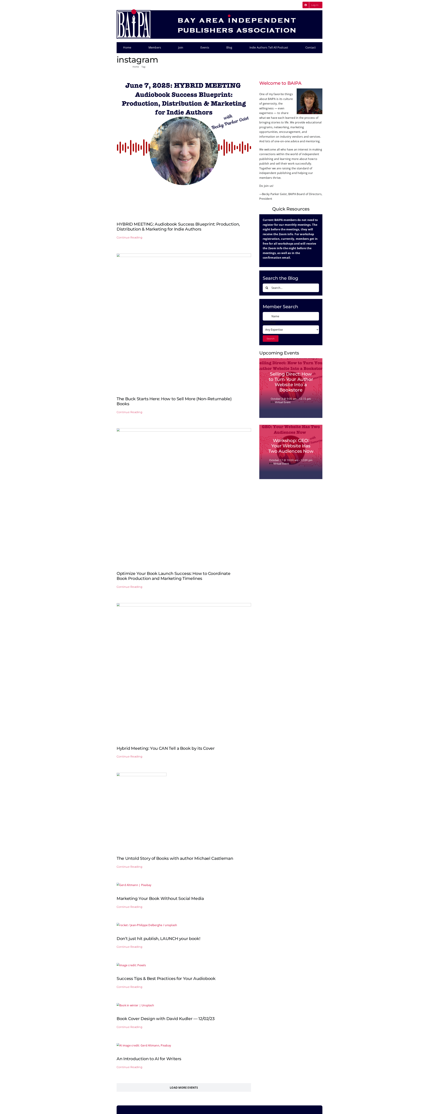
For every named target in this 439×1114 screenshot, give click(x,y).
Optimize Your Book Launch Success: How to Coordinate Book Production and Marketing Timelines (173, 576)
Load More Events (184, 1087)
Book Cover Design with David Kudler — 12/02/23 (166, 1018)
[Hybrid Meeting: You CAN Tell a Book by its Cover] (184, 605)
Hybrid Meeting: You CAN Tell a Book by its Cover (166, 748)
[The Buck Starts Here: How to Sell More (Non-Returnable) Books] (184, 256)
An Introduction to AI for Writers (149, 1058)
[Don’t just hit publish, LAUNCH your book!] (147, 925)
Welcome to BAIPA (280, 83)
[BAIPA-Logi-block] (134, 11)
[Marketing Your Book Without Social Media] (134, 885)
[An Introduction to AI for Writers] (144, 1045)
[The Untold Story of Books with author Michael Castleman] (142, 775)
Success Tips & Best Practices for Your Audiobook (166, 978)
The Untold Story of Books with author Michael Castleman (175, 858)
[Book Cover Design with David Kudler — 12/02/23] (135, 1005)
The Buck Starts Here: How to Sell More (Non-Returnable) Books (174, 401)
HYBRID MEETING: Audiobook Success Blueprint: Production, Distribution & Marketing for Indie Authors (178, 227)
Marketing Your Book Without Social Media (160, 898)
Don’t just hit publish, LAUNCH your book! (158, 938)
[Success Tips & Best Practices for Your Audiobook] (131, 965)
